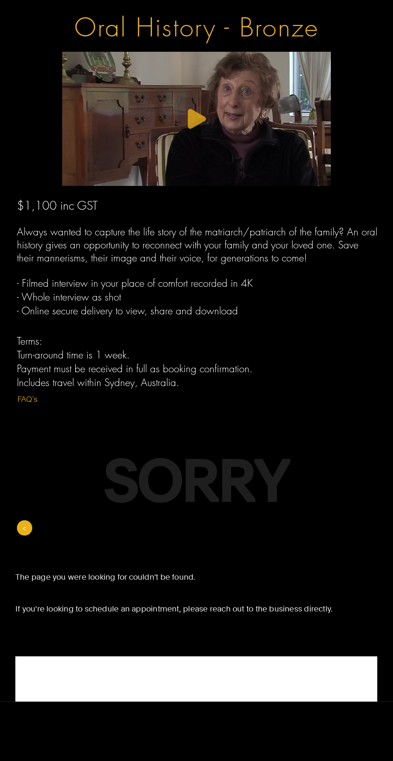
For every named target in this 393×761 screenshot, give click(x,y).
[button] (197, 176)
